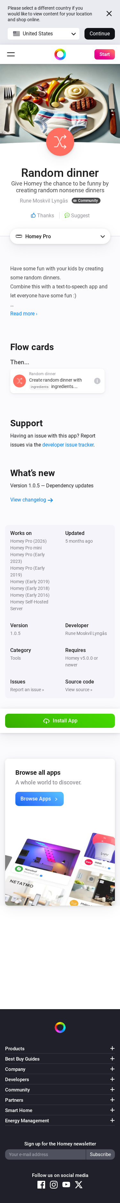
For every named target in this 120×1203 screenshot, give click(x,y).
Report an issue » (27, 689)
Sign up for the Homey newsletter (60, 1144)
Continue (100, 34)
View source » (78, 689)
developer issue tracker (67, 445)
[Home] (60, 54)
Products (15, 1049)
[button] (43, 34)
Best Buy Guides (22, 1059)
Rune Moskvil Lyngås (86, 633)
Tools (15, 658)
